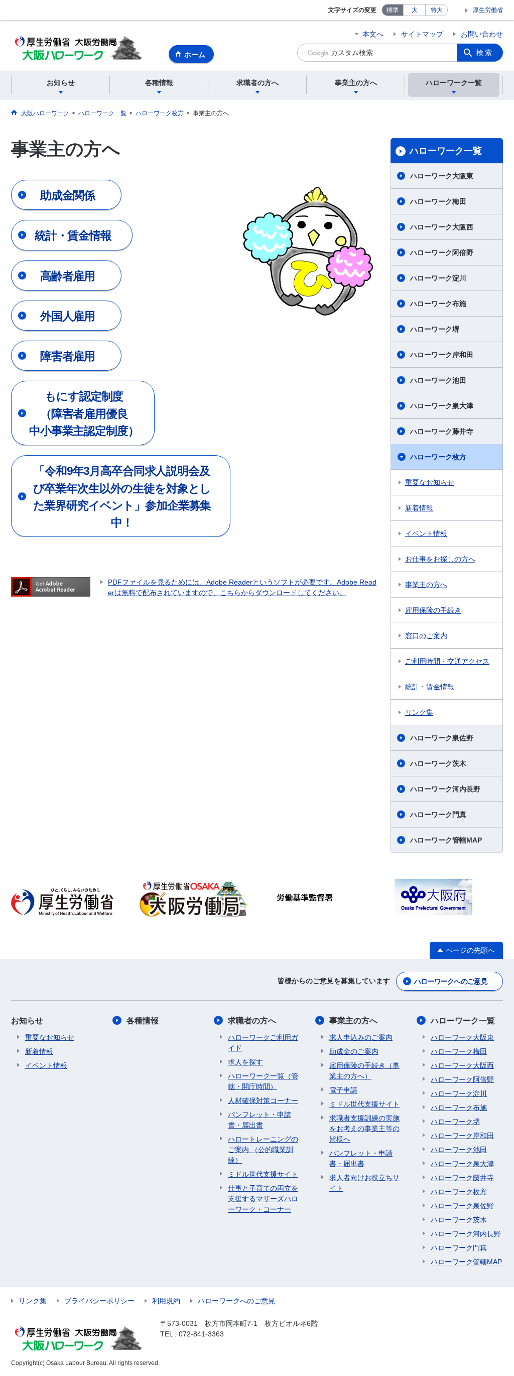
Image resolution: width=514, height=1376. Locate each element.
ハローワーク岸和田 (441, 355)
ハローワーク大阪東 (441, 176)
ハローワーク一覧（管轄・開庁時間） (263, 1081)
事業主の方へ (426, 585)
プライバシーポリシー (99, 1301)
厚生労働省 (488, 10)
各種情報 (142, 1020)
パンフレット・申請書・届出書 (259, 1120)
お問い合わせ (482, 34)
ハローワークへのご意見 (450, 981)
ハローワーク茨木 (438, 763)
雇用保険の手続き (433, 610)
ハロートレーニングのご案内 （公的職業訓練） (263, 1149)
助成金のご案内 (353, 1051)
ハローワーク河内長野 (445, 789)
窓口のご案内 (426, 636)
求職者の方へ (252, 1020)
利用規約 (166, 1301)
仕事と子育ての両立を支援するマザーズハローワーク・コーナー (263, 1198)
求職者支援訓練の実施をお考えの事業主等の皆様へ (364, 1128)
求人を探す (245, 1062)
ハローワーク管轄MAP (446, 840)
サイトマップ (422, 34)
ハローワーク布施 (438, 304)
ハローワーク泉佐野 (441, 738)
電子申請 (343, 1090)
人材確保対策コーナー (263, 1100)
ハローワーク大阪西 (441, 227)
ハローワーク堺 (434, 329)
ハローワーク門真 (438, 814)
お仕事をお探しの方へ (440, 559)
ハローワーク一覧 (446, 151)
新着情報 (419, 508)
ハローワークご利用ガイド (263, 1042)
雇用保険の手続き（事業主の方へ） (364, 1070)
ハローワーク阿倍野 (441, 252)
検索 (484, 53)
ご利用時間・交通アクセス (447, 661)
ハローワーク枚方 (438, 457)
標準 (393, 10)
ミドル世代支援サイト (263, 1174)
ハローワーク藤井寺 (441, 431)
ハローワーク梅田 (438, 201)
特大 (437, 10)
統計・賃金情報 (429, 687)
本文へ (372, 34)
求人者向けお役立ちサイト (364, 1183)
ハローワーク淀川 (438, 278)
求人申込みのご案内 (361, 1037)
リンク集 (419, 712)
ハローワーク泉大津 (441, 406)
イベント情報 (426, 533)
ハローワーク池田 (438, 380)
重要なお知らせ (429, 482)
